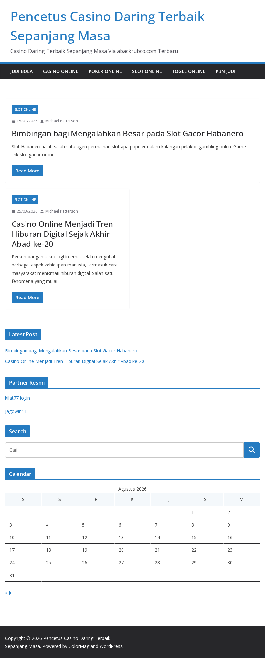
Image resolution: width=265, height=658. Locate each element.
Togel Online (188, 71)
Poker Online (105, 71)
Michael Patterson (61, 121)
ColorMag (79, 646)
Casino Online (60, 71)
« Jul (9, 593)
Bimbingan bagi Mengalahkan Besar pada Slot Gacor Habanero (128, 133)
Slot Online (147, 71)
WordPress (111, 646)
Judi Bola (21, 71)
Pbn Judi (225, 71)
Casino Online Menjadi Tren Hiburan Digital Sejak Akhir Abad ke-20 (62, 233)
